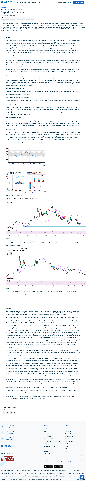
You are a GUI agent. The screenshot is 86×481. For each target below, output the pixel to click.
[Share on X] (11, 412)
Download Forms (69, 441)
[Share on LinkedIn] (3, 412)
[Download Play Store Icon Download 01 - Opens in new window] (58, 466)
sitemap (46, 451)
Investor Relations (70, 434)
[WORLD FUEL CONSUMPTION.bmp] (26, 182)
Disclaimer (70, 460)
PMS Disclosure (48, 462)
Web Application (48, 434)
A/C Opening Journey (49, 444)
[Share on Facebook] (7, 412)
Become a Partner (62, 2)
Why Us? (16, 2)
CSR (66, 449)
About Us (67, 429)
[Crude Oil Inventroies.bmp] (26, 155)
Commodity (3, 7)
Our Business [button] (23, 2)
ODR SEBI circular (72, 462)
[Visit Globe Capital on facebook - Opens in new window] (2, 446)
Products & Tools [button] (32, 2)
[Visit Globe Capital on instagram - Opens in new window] (6, 446)
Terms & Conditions (59, 460)
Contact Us (68, 431)
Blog (66, 451)
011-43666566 (9, 433)
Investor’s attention (70, 436)
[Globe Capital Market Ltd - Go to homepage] (6, 2)
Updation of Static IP (49, 446)
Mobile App (47, 429)
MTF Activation (48, 436)
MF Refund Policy (60, 462)
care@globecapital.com (12, 439)
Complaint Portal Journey (50, 439)
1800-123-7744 (9, 427)
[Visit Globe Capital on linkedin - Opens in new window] (9, 446)
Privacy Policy (47, 460)
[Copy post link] (14, 412)
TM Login (67, 446)
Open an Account (79, 2)
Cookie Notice (47, 453)
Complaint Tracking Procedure (52, 441)
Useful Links (68, 444)
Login (69, 2)
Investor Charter (69, 439)
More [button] (39, 2)
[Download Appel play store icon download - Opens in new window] (48, 466)
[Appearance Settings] (82, 477)
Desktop (46, 431)
